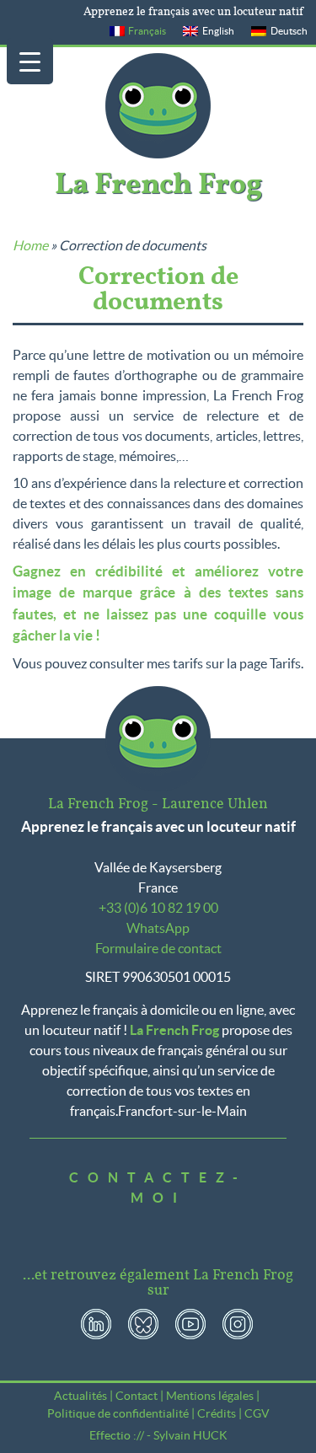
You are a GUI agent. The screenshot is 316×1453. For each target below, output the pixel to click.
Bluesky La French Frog (143, 1324)
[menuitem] (138, 31)
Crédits (216, 1413)
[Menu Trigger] (30, 61)
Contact (136, 1395)
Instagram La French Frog (237, 1324)
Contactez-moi (158, 1187)
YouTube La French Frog (190, 1324)
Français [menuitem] (147, 30)
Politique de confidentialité (118, 1413)
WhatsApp (158, 928)
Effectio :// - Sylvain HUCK (158, 1435)
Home (30, 245)
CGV (257, 1413)
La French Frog (158, 105)
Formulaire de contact (158, 948)
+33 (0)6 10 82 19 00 (158, 907)
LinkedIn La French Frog (96, 1324)
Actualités (80, 1395)
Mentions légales (210, 1395)
